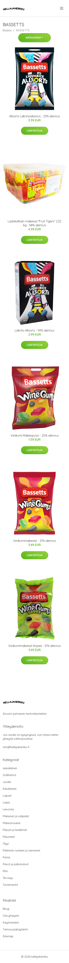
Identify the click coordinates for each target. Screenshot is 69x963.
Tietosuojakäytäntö (15, 929)
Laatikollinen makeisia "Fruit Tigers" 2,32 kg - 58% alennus (34, 223)
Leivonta (8, 809)
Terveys (8, 878)
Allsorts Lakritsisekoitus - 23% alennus (34, 116)
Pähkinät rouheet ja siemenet (21, 850)
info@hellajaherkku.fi (16, 747)
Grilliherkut (9, 775)
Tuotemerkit (10, 884)
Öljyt (6, 843)
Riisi (5, 871)
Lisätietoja (35, 130)
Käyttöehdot (11, 922)
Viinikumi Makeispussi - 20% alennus (34, 435)
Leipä (6, 802)
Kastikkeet (9, 788)
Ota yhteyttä (11, 915)
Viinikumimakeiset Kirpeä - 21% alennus (34, 646)
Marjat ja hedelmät (15, 830)
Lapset (7, 795)
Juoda (7, 782)
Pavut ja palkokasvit (16, 864)
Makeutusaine (11, 823)
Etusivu (7, 30)
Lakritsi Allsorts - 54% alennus (34, 330)
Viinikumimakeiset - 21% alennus (34, 541)
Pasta (6, 857)
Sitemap (8, 936)
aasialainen (10, 768)
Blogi (6, 909)
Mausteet (9, 836)
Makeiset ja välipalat (16, 816)
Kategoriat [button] (33, 37)
